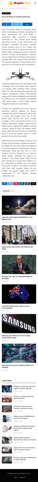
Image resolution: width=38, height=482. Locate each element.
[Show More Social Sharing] (34, 24)
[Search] (35, 3)
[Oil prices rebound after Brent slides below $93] (7, 398)
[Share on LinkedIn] (27, 24)
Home (3, 8)
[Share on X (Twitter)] (17, 24)
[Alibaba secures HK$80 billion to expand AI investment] (7, 418)
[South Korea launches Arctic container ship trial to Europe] (7, 408)
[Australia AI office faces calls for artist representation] (19, 294)
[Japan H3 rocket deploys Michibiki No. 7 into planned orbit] (19, 205)
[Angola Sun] (19, 3)
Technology (6, 13)
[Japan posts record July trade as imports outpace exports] (7, 450)
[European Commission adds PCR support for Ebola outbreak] (7, 388)
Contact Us (23, 477)
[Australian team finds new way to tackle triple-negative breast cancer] (7, 428)
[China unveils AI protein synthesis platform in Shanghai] (19, 353)
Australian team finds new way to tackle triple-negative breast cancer (24, 428)
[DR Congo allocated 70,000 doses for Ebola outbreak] (7, 460)
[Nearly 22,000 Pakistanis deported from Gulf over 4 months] (7, 440)
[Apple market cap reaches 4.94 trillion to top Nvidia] (19, 234)
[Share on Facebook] (7, 24)
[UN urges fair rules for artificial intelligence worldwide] (19, 264)
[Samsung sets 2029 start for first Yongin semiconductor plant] (19, 323)
